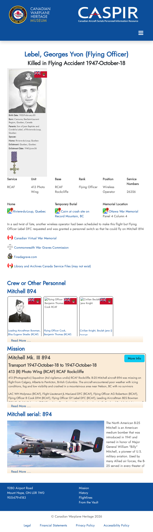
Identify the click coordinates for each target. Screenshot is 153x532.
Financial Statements (53, 525)
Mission (84, 488)
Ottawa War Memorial (123, 211)
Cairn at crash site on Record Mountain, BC (72, 213)
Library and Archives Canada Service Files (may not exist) (52, 266)
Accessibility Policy (116, 525)
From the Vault (88, 502)
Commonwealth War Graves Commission (41, 247)
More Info (134, 358)
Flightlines (85, 497)
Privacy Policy (85, 525)
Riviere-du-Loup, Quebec (29, 211)
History (83, 492)
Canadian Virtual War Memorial (35, 238)
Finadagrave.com (25, 257)
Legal (27, 525)
